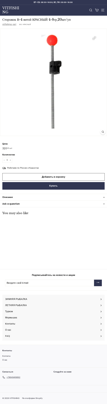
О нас (4, 360)
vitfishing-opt (9, 24)
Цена (5, 143)
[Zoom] (102, 131)
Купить (53, 185)
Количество (8, 154)
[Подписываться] (98, 283)
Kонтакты (6, 356)
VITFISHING (10, 10)
